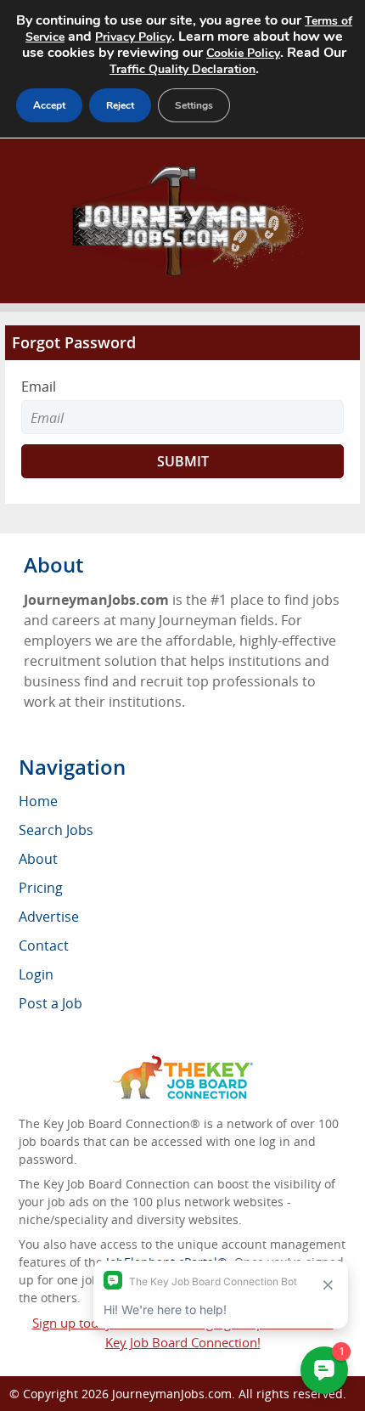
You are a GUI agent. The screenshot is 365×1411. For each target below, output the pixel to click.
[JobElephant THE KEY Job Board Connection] (183, 1063)
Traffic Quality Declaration (183, 69)
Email (38, 386)
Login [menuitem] (36, 974)
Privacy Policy (133, 37)
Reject (120, 105)
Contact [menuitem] (44, 945)
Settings (194, 105)
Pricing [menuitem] (41, 887)
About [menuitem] (38, 858)
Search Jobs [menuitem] (56, 830)
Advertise (49, 916)
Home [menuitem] (38, 801)
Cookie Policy (243, 53)
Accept (49, 105)
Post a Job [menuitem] (50, 1003)
